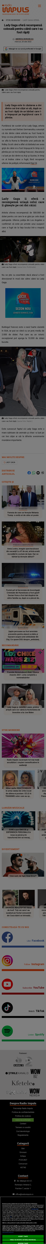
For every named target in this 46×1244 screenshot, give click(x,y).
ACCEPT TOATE (23, 1236)
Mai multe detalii (34, 1208)
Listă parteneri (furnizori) (7, 1232)
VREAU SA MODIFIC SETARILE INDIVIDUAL (23, 1240)
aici (10, 1216)
